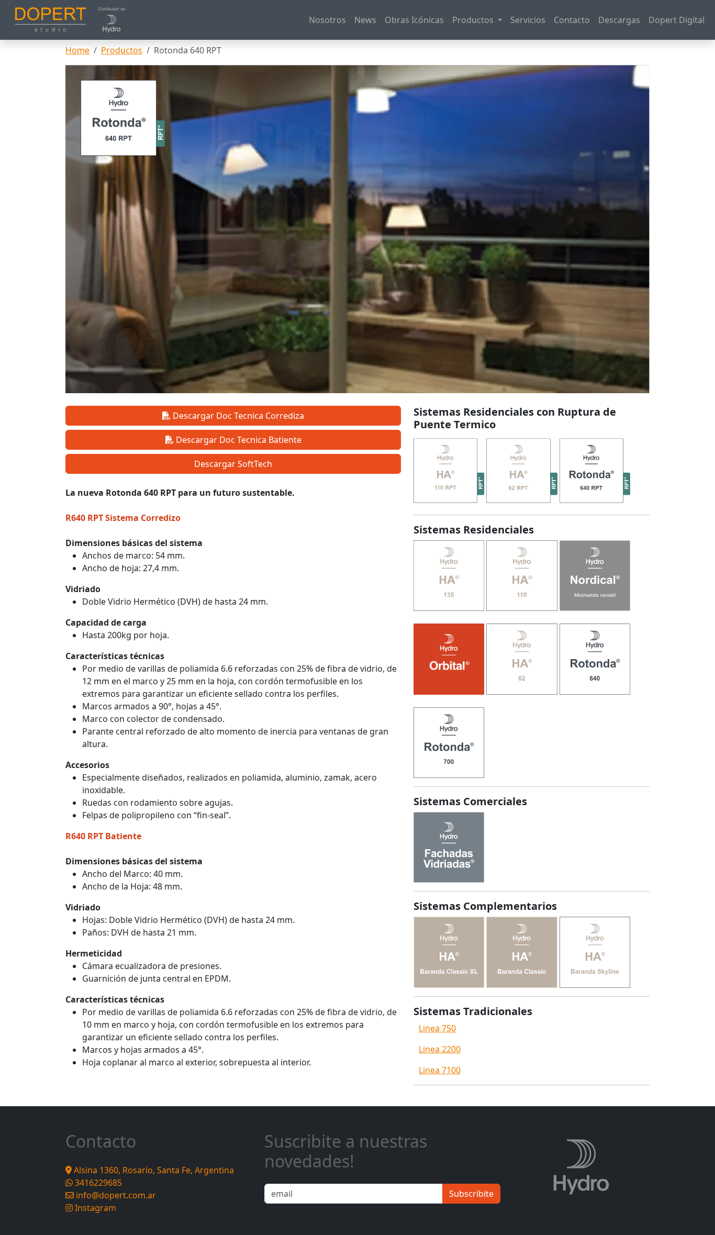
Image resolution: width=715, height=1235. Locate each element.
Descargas (619, 20)
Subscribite (471, 1193)
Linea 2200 (440, 1049)
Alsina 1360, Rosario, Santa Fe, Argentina (153, 1170)
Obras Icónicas (414, 20)
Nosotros (327, 20)
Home (77, 50)
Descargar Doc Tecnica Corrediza (237, 415)
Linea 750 (437, 1028)
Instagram (94, 1208)
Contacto (572, 20)
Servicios (527, 20)
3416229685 (97, 1182)
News (365, 20)
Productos (121, 50)
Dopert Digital (677, 20)
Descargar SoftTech (233, 464)
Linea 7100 (440, 1070)
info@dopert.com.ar (115, 1195)
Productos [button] (474, 20)
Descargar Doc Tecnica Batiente (237, 440)
